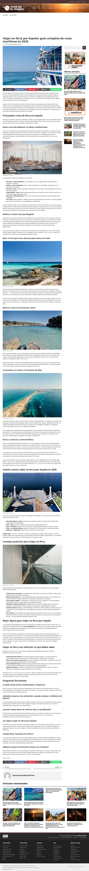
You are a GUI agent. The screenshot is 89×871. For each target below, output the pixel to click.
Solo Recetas (40, 845)
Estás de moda (40, 847)
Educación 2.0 (57, 845)
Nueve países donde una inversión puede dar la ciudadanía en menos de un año (33, 804)
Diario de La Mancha (75, 856)
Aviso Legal (70, 866)
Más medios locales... (76, 859)
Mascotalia (56, 854)
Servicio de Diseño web (66, 837)
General (5, 15)
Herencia (73, 858)
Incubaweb (22, 851)
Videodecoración (6, 852)
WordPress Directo (24, 852)
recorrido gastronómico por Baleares (21, 672)
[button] (35, 8)
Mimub (4, 858)
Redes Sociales (23, 854)
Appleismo (22, 849)
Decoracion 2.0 (6, 845)
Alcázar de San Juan (75, 847)
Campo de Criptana (75, 851)
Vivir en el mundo (41, 856)
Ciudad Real (73, 852)
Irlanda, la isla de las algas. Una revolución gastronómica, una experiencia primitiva (79, 134)
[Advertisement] (44, 26)
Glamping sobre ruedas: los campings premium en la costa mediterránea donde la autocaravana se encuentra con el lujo (55, 825)
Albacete (73, 845)
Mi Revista (56, 859)
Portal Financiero (58, 858)
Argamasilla (73, 849)
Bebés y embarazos (41, 849)
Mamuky (39, 852)
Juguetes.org (57, 851)
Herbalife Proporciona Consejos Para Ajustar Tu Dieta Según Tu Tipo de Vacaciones (79, 126)
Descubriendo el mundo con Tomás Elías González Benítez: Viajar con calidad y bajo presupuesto (74, 119)
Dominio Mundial (58, 847)
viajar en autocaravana (39, 463)
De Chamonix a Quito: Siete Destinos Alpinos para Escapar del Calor (74, 92)
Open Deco (5, 847)
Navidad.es (56, 849)
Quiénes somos (72, 1)
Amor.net (39, 851)
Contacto (84, 1)
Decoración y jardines (8, 856)
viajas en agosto (48, 232)
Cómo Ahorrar (57, 856)
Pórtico (4, 859)
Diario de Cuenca (75, 854)
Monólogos (56, 852)
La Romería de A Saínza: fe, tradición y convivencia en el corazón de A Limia (75, 824)
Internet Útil (22, 858)
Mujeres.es (39, 854)
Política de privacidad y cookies (79, 866)
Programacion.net (24, 845)
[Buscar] (84, 47)
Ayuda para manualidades (9, 854)
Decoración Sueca (7, 849)
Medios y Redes (82, 835)
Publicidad (78, 1)
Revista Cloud (23, 856)
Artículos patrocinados (54, 837)
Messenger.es (23, 847)
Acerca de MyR (82, 837)
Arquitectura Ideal (7, 851)
